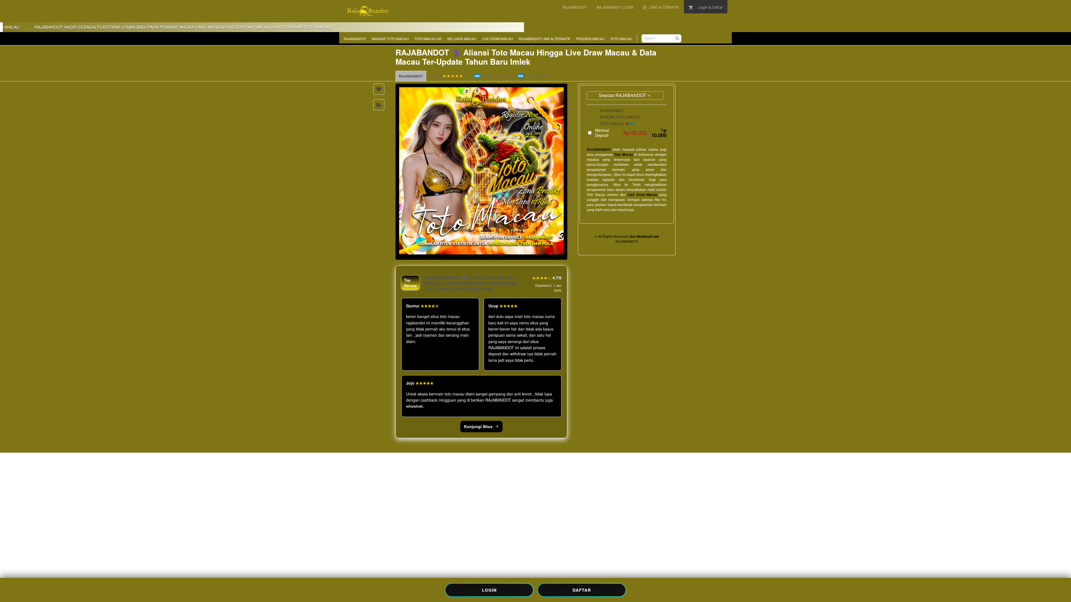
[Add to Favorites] (378, 89)
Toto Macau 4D (540, 75)
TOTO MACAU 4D (428, 38)
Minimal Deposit (631, 133)
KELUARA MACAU (461, 38)
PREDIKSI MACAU (590, 38)
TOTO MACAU (621, 38)
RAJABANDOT (355, 38)
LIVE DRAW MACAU (497, 38)
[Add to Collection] (378, 104)
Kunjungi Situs (478, 426)
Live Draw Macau (642, 195)
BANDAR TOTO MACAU (390, 38)
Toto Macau (623, 155)
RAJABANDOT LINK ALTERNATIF (544, 38)
